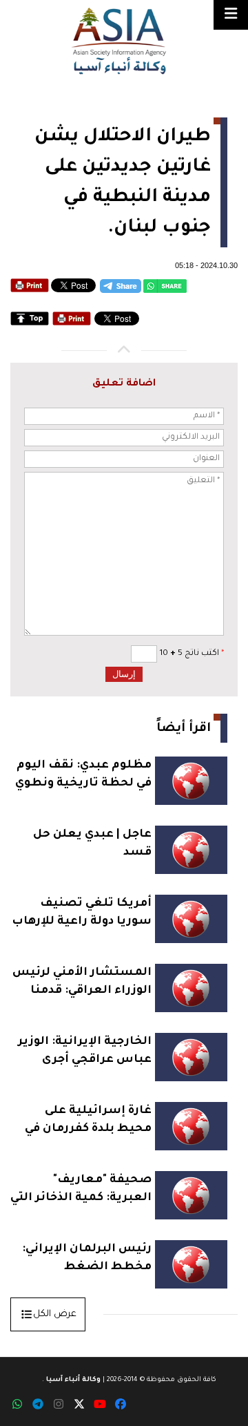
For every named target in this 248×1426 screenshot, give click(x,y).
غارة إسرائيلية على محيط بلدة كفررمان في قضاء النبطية (88, 1122)
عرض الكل (54, 1314)
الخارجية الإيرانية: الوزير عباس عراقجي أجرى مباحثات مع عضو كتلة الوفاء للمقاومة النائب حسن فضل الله (85, 1053)
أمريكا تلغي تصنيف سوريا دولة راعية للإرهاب (82, 912)
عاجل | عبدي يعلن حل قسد (92, 843)
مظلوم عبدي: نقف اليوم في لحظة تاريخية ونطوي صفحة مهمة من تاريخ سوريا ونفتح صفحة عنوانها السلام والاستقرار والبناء (83, 776)
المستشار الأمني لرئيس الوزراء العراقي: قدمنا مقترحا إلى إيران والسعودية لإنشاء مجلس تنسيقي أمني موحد (82, 983)
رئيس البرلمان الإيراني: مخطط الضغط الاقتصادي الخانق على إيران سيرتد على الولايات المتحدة (82, 1260)
